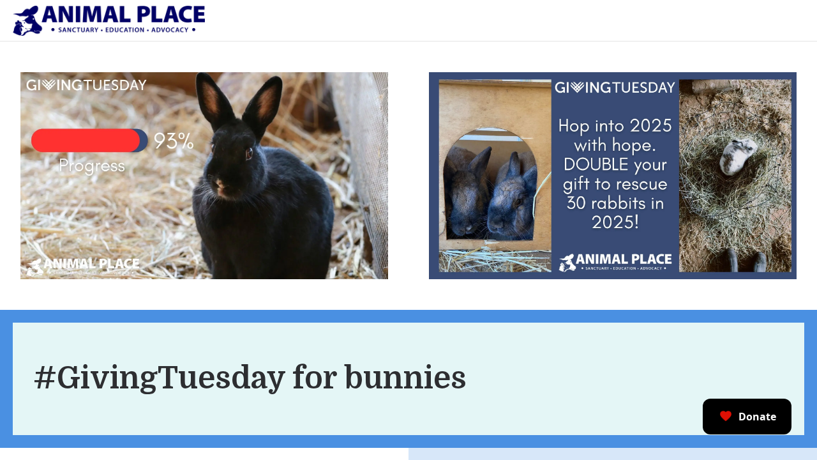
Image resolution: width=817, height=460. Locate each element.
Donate (757, 417)
